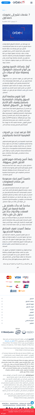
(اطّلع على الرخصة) (9, 341)
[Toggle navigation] (31, 2)
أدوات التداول (30, 307)
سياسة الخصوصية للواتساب (9, 405)
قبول (4, 413)
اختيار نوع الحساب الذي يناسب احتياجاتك (17, 89)
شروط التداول (30, 304)
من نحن (32, 318)
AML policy (29, 405)
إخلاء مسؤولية (23, 403)
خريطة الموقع (5, 403)
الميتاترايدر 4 (21, 143)
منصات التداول (30, 301)
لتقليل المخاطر (6, 244)
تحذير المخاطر (30, 403)
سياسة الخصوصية (14, 403)
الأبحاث (32, 310)
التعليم (32, 312)
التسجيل (6, 3)
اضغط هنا (10, 411)
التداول (32, 299)
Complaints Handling (21, 405)
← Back (4, 10)
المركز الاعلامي (29, 320)
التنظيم (32, 323)
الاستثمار (31, 315)
